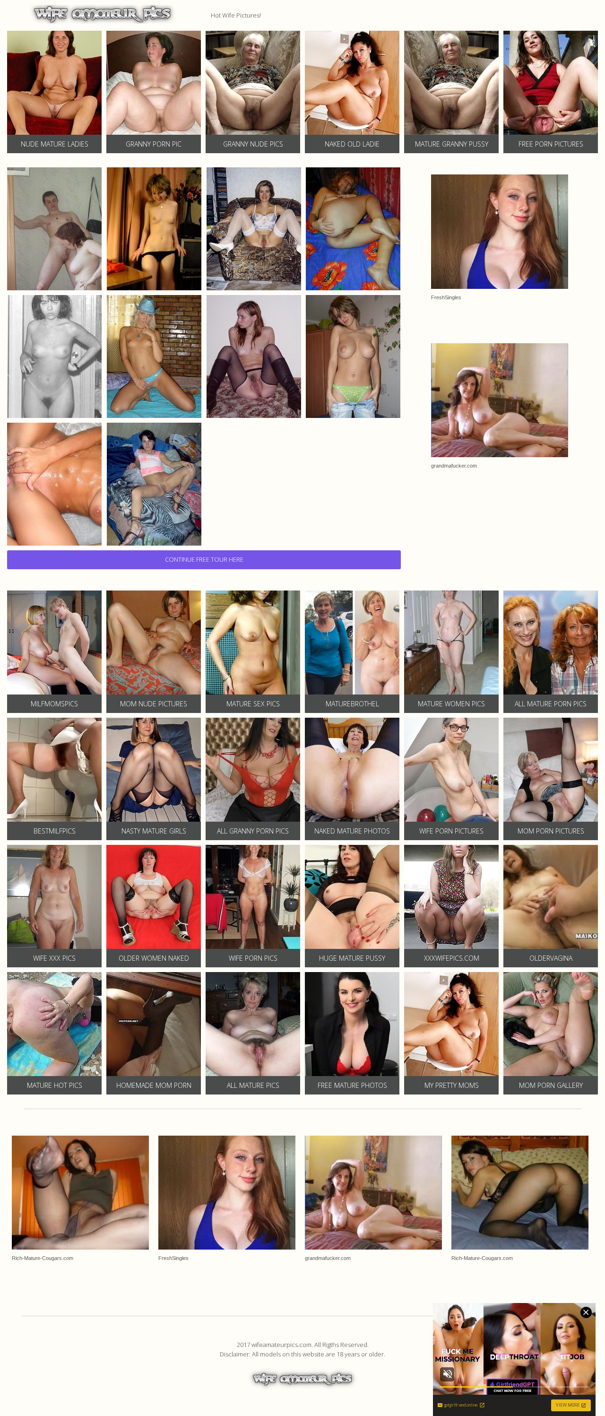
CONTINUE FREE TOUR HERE (204, 559)
